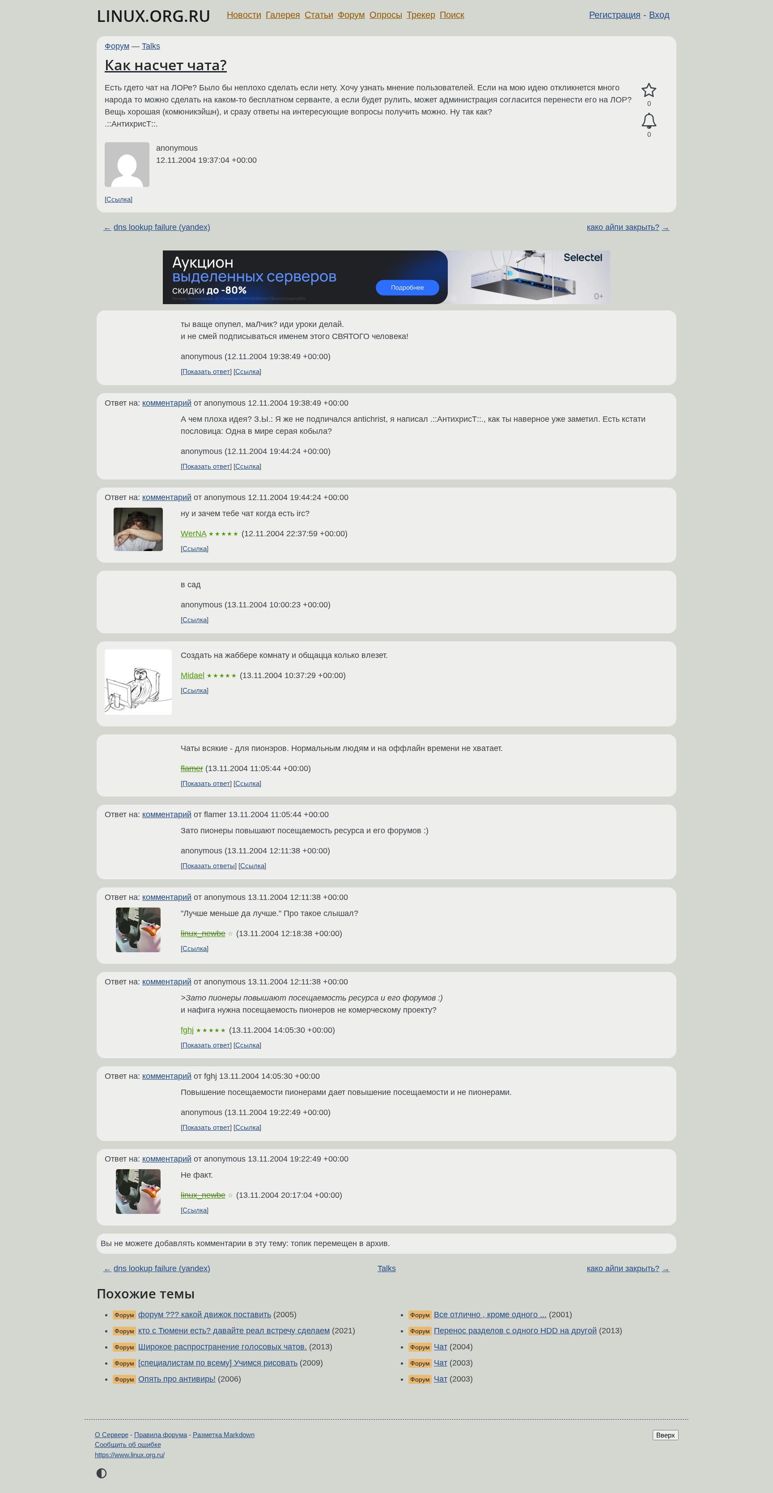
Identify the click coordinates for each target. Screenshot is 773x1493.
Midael (192, 675)
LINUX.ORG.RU (154, 16)
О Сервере (111, 1434)
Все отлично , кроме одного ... (490, 1314)
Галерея (283, 15)
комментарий (166, 403)
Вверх (665, 1435)
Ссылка (118, 199)
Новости (244, 15)
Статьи (319, 15)
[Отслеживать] (649, 121)
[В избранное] (649, 90)
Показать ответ (206, 371)
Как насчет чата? (166, 64)
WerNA (193, 533)
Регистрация (615, 15)
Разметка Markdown (224, 1434)
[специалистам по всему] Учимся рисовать (217, 1362)
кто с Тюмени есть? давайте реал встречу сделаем (234, 1330)
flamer (192, 768)
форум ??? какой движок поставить (204, 1314)
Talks (151, 46)
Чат (440, 1346)
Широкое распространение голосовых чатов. (222, 1346)
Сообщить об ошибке (128, 1444)
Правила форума (160, 1434)
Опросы (386, 15)
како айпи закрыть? (623, 227)
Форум (351, 15)
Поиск (452, 15)
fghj (187, 1030)
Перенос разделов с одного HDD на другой (515, 1330)
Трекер (421, 15)
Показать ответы (209, 866)
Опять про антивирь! (177, 1378)
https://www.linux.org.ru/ (130, 1455)
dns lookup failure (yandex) (162, 227)
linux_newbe (203, 933)
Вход (659, 15)
